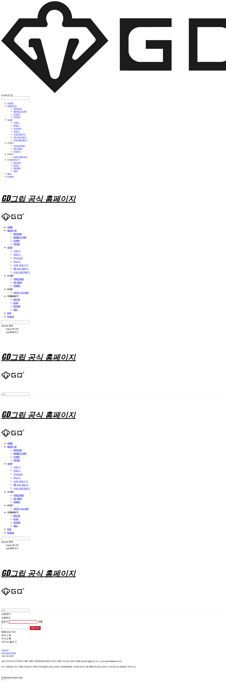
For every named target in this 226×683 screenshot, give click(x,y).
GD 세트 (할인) (20, 137)
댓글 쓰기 (35, 628)
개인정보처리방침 (8, 653)
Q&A (16, 171)
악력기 (17, 122)
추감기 (17, 131)
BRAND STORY (20, 111)
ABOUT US (12, 106)
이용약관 (5, 650)
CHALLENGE (19, 145)
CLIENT (17, 114)
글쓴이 (4, 621)
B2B (9, 173)
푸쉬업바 (18, 128)
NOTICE (17, 162)
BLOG (16, 165)
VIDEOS (17, 151)
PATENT (17, 117)
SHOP (10, 119)
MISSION (18, 108)
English (10, 176)
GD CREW (18, 148)
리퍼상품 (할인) (20, 140)
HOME (10, 103)
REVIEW (17, 168)
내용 (40, 621)
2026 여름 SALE (20, 157)
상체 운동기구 (20, 134)
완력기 (17, 125)
